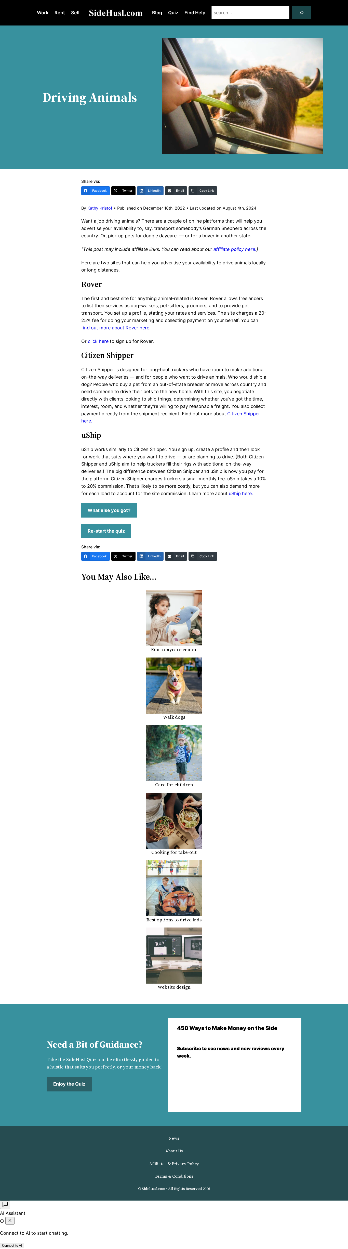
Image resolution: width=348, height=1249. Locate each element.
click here (98, 341)
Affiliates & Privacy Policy (174, 1163)
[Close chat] (10, 1221)
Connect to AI (12, 1245)
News (174, 1138)
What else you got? (109, 510)
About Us (174, 1151)
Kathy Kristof (99, 208)
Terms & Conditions (174, 1176)
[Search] (301, 12)
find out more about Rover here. (116, 327)
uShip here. (241, 493)
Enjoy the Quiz (69, 1084)
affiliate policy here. (234, 249)
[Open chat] (5, 1205)
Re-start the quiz (106, 531)
